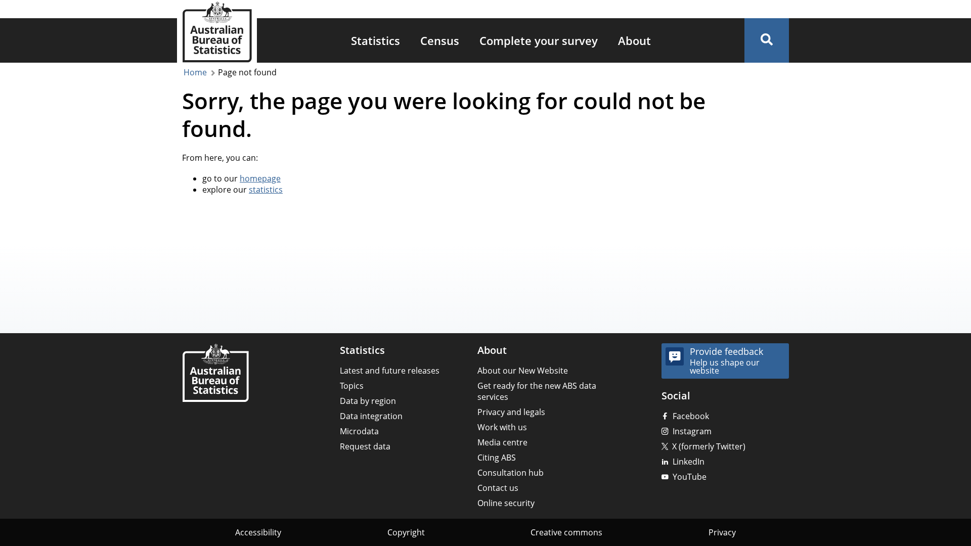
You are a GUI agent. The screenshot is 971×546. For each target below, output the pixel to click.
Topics (352, 385)
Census (439, 40)
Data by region (368, 400)
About (634, 40)
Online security (506, 503)
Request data (365, 446)
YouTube (690, 476)
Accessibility (258, 532)
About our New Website (522, 370)
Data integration (371, 416)
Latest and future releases (389, 370)
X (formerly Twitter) (708, 446)
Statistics (375, 40)
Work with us (502, 427)
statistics (266, 189)
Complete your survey (538, 40)
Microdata (359, 431)
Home (195, 72)
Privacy (722, 532)
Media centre (502, 442)
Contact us (497, 487)
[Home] (215, 373)
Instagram (692, 431)
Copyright (406, 532)
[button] (766, 40)
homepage (260, 178)
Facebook (691, 416)
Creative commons (566, 532)
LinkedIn (688, 461)
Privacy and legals (511, 412)
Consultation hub (510, 472)
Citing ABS (496, 457)
